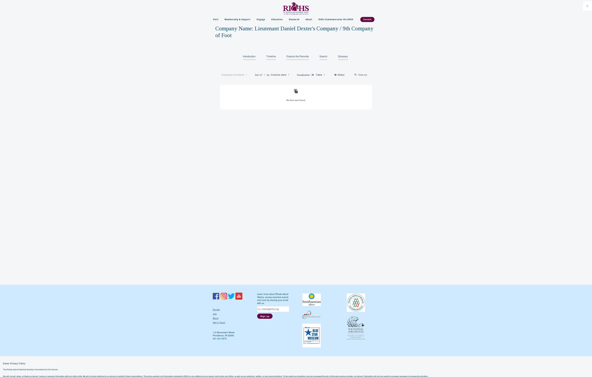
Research (294, 19)
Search (323, 56)
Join (215, 313)
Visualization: (304, 75)
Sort (257, 75)
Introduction (249, 56)
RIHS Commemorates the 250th (336, 19)
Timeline (271, 56)
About (309, 19)
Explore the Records (297, 56)
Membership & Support (238, 19)
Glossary (343, 56)
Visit (215, 19)
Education (277, 19)
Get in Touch (219, 322)
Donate (367, 19)
